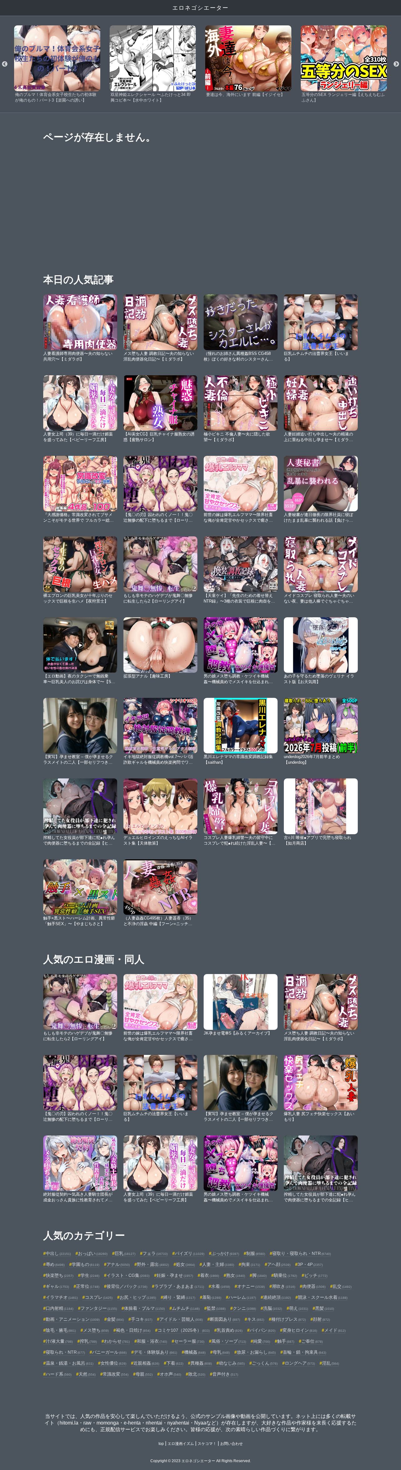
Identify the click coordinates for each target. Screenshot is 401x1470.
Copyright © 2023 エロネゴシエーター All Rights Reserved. (200, 1461)
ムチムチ (186, 1308)
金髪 (115, 1319)
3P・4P (310, 1264)
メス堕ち (96, 1330)
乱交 (342, 1286)
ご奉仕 (312, 1341)
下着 (174, 1363)
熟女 (235, 1275)
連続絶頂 (277, 1297)
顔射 (321, 1319)
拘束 (250, 1264)
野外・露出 (153, 1264)
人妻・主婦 (218, 1264)
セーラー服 (189, 1341)
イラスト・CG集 (128, 1275)
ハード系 (58, 1374)
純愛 (261, 1341)
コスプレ (98, 1297)
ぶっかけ (225, 1253)
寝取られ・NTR (65, 1352)
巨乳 (125, 1253)
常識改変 (115, 1374)
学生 (90, 1275)
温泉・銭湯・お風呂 (69, 1363)
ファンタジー (99, 1308)
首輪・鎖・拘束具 (304, 1352)
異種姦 (201, 1363)
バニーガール (109, 1352)
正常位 (87, 1286)
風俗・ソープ (228, 1341)
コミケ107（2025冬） (184, 1330)
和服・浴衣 (152, 1341)
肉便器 (313, 1286)
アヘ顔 (278, 1264)
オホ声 (170, 1374)
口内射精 (59, 1308)
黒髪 (324, 1308)
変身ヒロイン (300, 1330)
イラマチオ (62, 1297)
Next (396, 64)
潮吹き (283, 1286)
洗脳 (272, 1308)
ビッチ (315, 1275)
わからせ (117, 1341)
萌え (298, 1308)
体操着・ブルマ (144, 1308)
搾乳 (88, 1341)
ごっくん (265, 1363)
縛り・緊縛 (179, 1297)
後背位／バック (127, 1286)
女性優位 (113, 1363)
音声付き (225, 1374)
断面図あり (225, 1319)
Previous (5, 64)
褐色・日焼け (133, 1330)
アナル (118, 1264)
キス (255, 1319)
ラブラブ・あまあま (179, 1286)
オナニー (251, 1286)
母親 (144, 1374)
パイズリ (189, 1253)
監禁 (216, 1308)
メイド (335, 1330)
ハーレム (242, 1297)
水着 (220, 1286)
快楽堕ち (59, 1275)
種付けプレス (288, 1319)
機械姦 (195, 1352)
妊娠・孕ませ (175, 1275)
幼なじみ (232, 1363)
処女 (185, 1264)
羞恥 (211, 1297)
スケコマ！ (207, 1443)
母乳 (221, 1352)
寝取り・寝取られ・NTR (301, 1253)
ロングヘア (300, 1363)
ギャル (57, 1286)
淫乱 (330, 1363)
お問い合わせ (231, 1443)
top (161, 1443)
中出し (58, 1253)
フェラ (155, 1253)
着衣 (209, 1275)
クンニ (244, 1308)
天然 (87, 1374)
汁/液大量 (59, 1341)
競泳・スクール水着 (322, 1297)
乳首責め (229, 1330)
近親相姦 (146, 1363)
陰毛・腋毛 (61, 1330)
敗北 (196, 1374)
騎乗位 (285, 1275)
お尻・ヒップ (138, 1297)
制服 (255, 1253)
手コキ (141, 1319)
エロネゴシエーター (200, 8)
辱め (55, 1264)
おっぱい (92, 1253)
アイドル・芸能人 (181, 1319)
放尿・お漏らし (256, 1352)
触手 (285, 1341)
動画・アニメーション (73, 1319)
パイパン (262, 1330)
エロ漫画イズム (181, 1443)
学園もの (85, 1264)
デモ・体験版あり (155, 1352)
